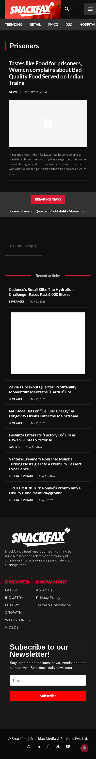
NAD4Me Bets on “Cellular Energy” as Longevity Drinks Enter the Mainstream (43, 413)
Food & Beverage (21, 476)
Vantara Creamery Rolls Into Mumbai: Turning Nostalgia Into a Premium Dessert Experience (45, 463)
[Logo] (33, 9)
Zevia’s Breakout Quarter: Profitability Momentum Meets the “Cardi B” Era (43, 389)
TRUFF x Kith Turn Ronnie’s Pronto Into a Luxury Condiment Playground (44, 490)
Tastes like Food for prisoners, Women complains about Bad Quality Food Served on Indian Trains (46, 73)
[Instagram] (28, 746)
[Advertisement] (48, 343)
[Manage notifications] (84, 748)
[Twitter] (58, 746)
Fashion (14, 447)
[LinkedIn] (38, 746)
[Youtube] (67, 746)
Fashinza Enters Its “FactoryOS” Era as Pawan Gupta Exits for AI (42, 437)
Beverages (16, 301)
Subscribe (48, 695)
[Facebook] (48, 746)
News (13, 92)
